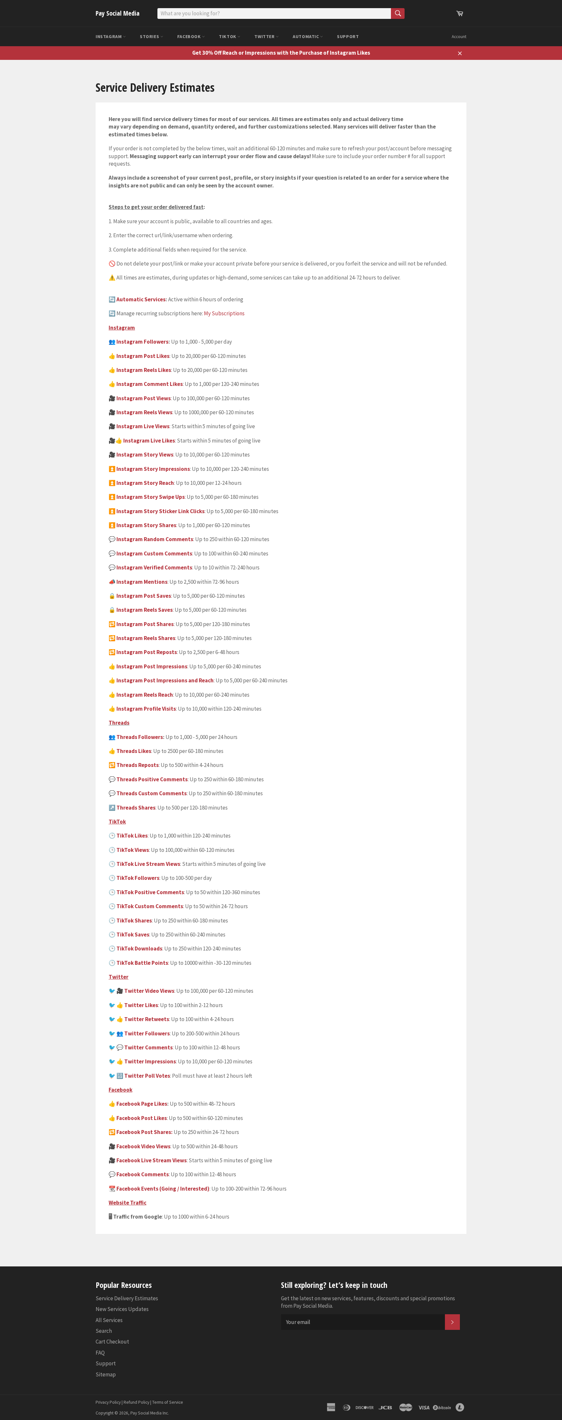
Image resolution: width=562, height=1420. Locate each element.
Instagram (109, 36)
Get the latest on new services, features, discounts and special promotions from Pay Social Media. (368, 1302)
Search (104, 1330)
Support (348, 36)
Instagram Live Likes (149, 440)
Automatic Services (141, 299)
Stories (150, 36)
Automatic (306, 36)
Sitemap (106, 1374)
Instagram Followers (142, 341)
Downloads (148, 948)
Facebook (189, 36)
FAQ (100, 1352)
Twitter (265, 36)
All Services (109, 1320)
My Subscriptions (224, 313)
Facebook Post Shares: (144, 1132)
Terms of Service (167, 1402)
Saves (142, 934)
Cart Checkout (112, 1341)
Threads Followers (139, 737)
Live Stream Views (157, 863)
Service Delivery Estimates (127, 1298)
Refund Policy (136, 1402)
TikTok (228, 36)
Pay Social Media (118, 13)
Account (459, 36)
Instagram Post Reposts (146, 652)
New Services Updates (122, 1309)
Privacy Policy (108, 1402)
